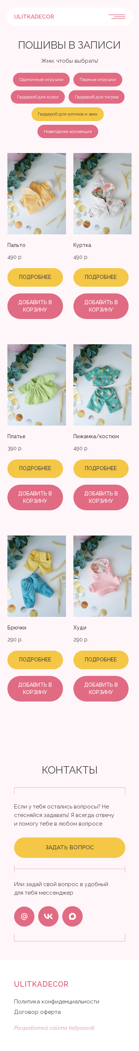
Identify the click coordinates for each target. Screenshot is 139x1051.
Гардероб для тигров (96, 97)
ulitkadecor (34, 16)
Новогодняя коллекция (68, 131)
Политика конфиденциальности (56, 1001)
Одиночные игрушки (41, 79)
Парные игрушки (98, 79)
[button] (69, 847)
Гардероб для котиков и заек (67, 114)
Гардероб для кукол (38, 97)
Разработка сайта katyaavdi (54, 1028)
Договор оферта (37, 1012)
